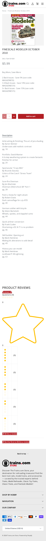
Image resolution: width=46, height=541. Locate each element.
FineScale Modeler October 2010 (19, 11)
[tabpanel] (23, 199)
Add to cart (31, 116)
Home (4, 11)
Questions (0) (8, 295)
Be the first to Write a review (16, 442)
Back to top (22, 454)
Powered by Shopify (25, 535)
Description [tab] (7, 135)
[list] (23, 29)
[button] (37, 3)
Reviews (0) (7, 292)
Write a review (10, 434)
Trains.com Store (13, 535)
